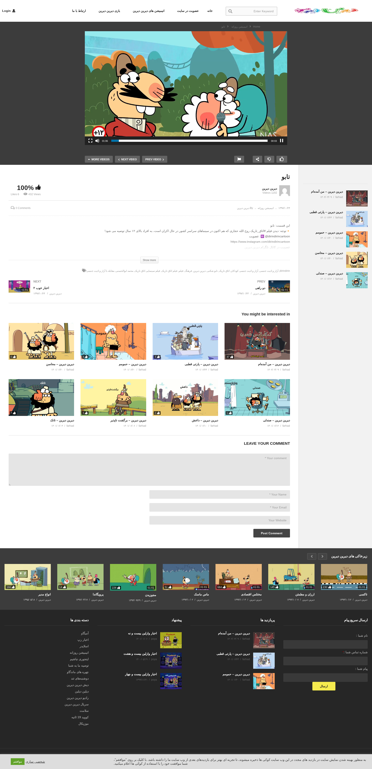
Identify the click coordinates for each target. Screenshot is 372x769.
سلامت (84, 710)
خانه (210, 10)
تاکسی (363, 594)
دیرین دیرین (269, 188)
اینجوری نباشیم (79, 659)
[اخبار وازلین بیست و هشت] (171, 661)
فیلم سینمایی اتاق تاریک (147, 270)
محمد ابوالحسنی (124, 270)
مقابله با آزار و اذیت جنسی (100, 270)
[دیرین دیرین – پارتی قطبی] (185, 341)
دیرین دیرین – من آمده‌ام (274, 364)
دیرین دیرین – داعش (205, 420)
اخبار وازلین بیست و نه (142, 633)
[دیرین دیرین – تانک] (41, 397)
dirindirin (285, 270)
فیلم (181, 270)
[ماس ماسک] (186, 577)
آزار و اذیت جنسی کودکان (244, 270)
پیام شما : (361, 668)
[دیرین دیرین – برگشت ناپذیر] (113, 397)
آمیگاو (85, 633)
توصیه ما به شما (78, 665)
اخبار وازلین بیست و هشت (140, 653)
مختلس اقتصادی (251, 594)
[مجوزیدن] (133, 577)
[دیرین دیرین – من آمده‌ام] (257, 341)
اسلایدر (84, 646)
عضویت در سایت (187, 10)
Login (7, 10)
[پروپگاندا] (80, 577)
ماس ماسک (201, 594)
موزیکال (83, 723)
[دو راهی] (222, 291)
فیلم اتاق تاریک (169, 270)
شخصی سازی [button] (35, 761)
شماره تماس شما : (355, 652)
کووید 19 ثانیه (80, 717)
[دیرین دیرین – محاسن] (41, 341)
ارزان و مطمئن (305, 594)
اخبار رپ (83, 639)
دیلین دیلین (82, 691)
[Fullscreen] (90, 141)
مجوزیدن (150, 595)
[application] (186, 88)
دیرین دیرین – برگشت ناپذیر (128, 420)
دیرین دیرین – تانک (62, 420)
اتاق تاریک (224, 270)
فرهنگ (188, 270)
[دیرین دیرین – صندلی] (257, 397)
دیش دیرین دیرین (78, 685)
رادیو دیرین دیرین (78, 698)
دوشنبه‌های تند (80, 678)
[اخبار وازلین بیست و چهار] (171, 681)
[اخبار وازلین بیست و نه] (171, 640)
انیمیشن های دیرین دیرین (148, 10)
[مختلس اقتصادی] (238, 577)
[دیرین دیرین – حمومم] (113, 341)
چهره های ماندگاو (78, 672)
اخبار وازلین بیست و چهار (141, 674)
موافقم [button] (17, 761)
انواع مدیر (44, 594)
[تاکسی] (344, 577)
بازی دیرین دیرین (109, 10)
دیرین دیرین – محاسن (60, 364)
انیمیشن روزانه (266, 208)
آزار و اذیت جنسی (268, 270)
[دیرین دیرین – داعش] (185, 397)
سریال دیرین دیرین (77, 704)
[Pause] (281, 141)
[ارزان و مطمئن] (291, 577)
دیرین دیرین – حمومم (132, 364)
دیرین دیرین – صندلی (276, 420)
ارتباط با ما (79, 10)
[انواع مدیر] (28, 577)
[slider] (189, 141)
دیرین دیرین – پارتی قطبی (201, 364)
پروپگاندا (98, 594)
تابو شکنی (212, 270)
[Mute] (97, 141)
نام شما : (362, 635)
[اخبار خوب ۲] (77, 291)
